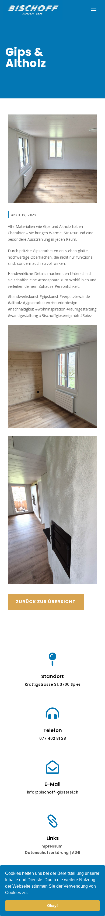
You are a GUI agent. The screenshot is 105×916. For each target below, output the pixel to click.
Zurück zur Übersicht (46, 602)
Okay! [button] (52, 905)
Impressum (51, 846)
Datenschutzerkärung (47, 852)
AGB (76, 852)
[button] (29, 893)
